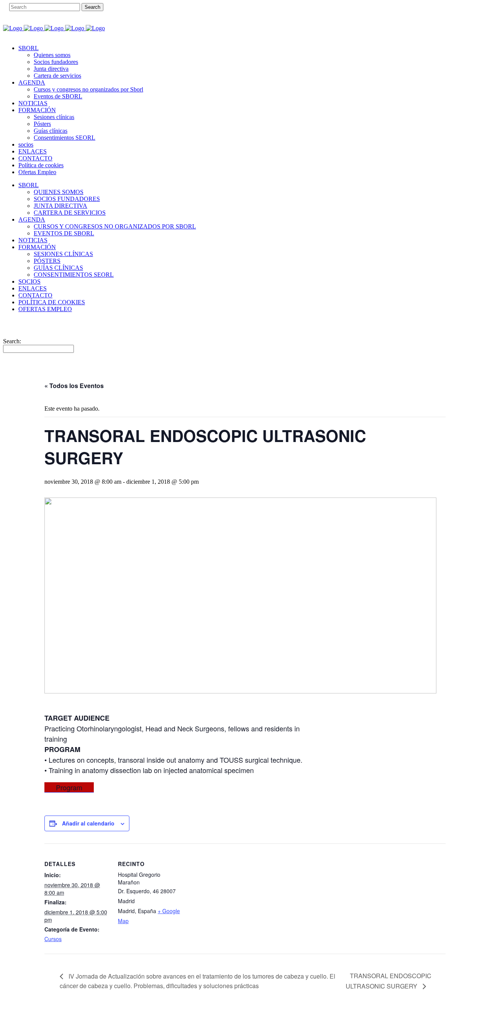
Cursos (53, 939)
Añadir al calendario (88, 823)
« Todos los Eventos (74, 385)
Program (69, 787)
